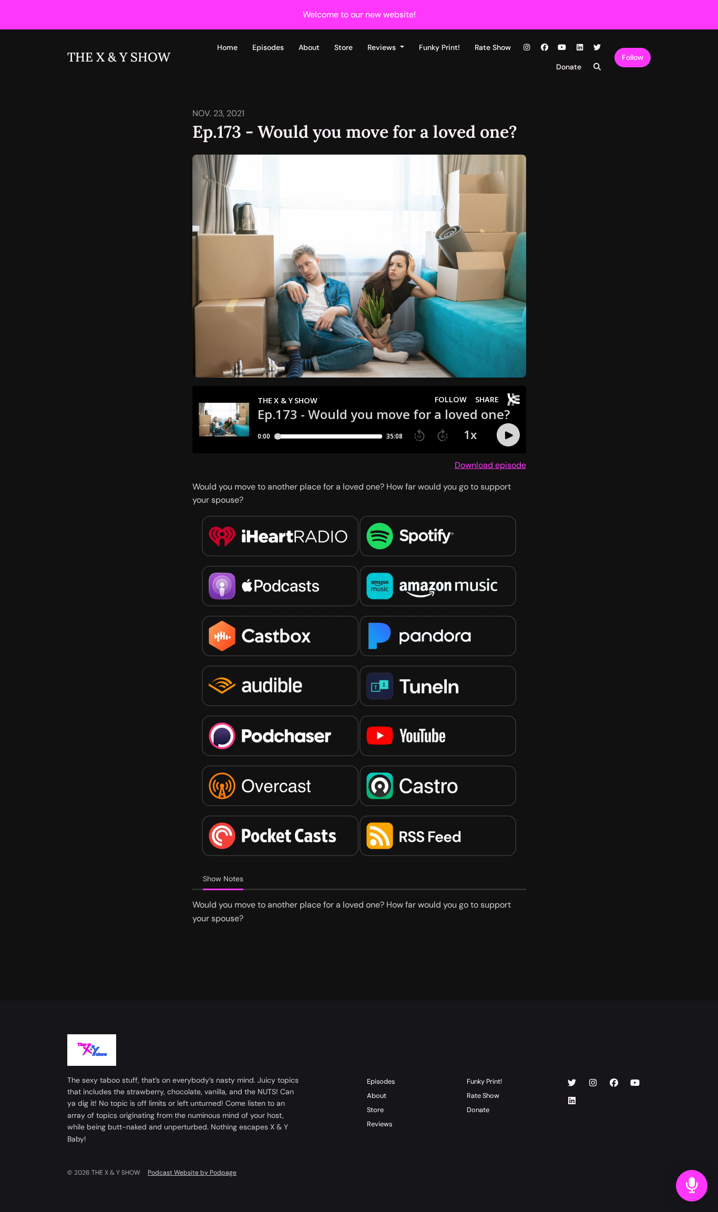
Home (227, 47)
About (309, 47)
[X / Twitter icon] (572, 1083)
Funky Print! (439, 47)
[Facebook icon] (614, 1083)
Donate (568, 67)
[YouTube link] (562, 47)
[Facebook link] (544, 47)
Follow (632, 57)
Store (343, 47)
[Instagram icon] (593, 1083)
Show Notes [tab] (223, 878)
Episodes (268, 47)
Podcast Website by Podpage (192, 1172)
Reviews (382, 47)
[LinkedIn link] (580, 47)
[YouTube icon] (635, 1083)
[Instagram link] (527, 47)
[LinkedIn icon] (572, 1101)
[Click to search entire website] (598, 67)
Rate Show (493, 47)
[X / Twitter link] (598, 47)
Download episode (490, 465)
